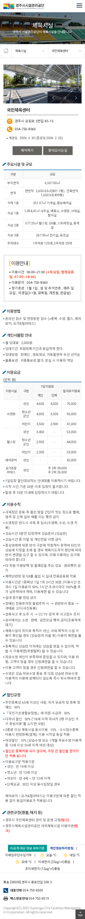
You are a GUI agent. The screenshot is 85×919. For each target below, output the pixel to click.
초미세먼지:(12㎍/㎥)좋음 (42, 869)
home (6, 51)
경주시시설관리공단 (23, 7)
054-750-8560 (25, 129)
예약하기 (27, 150)
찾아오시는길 (57, 150)
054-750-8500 (33, 890)
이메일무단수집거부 (18, 855)
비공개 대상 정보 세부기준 (27, 848)
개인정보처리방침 (61, 848)
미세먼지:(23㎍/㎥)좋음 (54, 862)
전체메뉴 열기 (79, 5)
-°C (51, 855)
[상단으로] (80, 914)
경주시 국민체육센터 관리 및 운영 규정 (37, 820)
